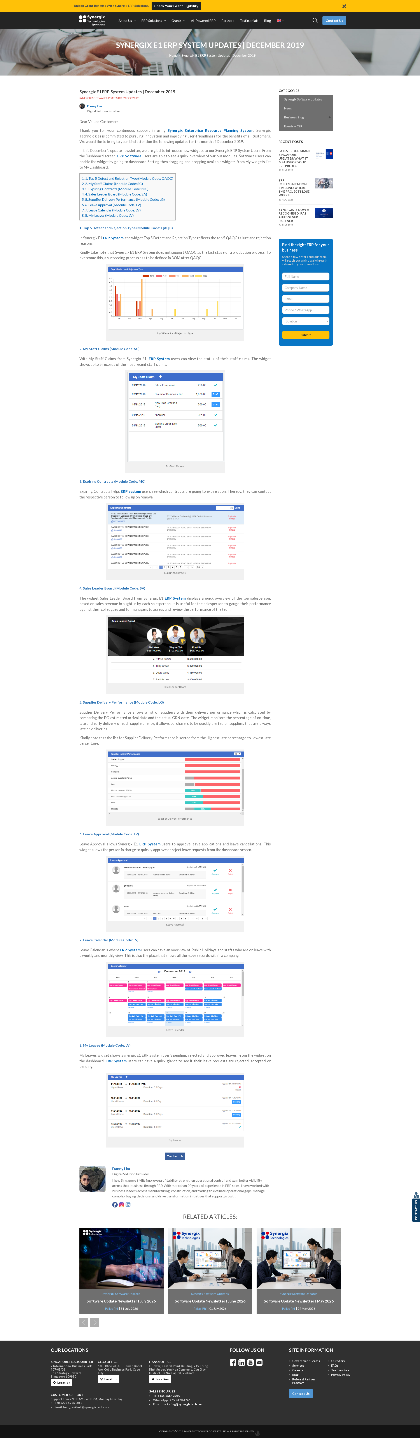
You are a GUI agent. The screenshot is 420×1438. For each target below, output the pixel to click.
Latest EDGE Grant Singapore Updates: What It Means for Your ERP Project (295, 158)
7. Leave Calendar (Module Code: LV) (111, 210)
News (288, 108)
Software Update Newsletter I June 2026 (210, 1301)
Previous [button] (83, 1322)
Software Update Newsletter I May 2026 (299, 1301)
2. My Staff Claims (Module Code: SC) (112, 183)
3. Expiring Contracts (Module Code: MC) (115, 189)
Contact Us (334, 21)
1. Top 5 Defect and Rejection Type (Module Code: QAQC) (127, 178)
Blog (295, 1374)
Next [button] (94, 1322)
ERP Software (129, 156)
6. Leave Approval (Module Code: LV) (111, 205)
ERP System (113, 238)
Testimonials (340, 1370)
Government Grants (306, 1361)
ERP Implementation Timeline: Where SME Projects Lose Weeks (294, 187)
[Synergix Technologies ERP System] (92, 20)
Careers (297, 1370)
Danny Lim (94, 106)
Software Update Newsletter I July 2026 (121, 1301)
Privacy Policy (340, 1374)
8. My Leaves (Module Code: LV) (108, 215)
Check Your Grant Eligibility (176, 6)
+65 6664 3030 (169, 1396)
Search (315, 21)
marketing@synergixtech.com (182, 1404)
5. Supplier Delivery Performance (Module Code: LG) (123, 199)
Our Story (338, 1361)
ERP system (131, 491)
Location (63, 1382)
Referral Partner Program (303, 1381)
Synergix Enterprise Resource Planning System (211, 130)
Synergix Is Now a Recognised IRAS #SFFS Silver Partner (294, 215)
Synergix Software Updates (98, 98)
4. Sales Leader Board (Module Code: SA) (114, 194)
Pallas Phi (111, 1308)
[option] (121, 1271)
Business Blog (294, 117)
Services (298, 1365)
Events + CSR (293, 126)
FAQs (334, 1365)
